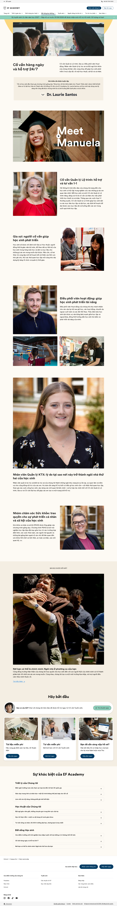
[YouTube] (17, 898)
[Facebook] (9, 898)
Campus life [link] (13, 859)
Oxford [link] (6, 859)
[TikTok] (13, 898)
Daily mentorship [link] (24, 859)
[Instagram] (4, 898)
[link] (12, 8)
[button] (114, 17)
